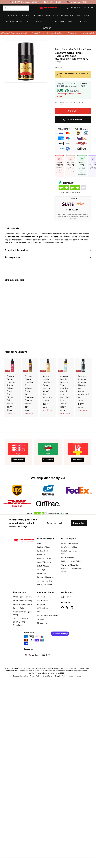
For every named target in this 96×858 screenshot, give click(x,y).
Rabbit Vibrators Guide (71, 561)
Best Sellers (50, 22)
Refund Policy (48, 676)
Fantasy (11, 15)
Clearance (72, 22)
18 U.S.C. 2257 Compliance (19, 623)
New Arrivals (18, 459)
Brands (84, 22)
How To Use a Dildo (69, 547)
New (62, 22)
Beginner (25, 15)
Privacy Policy (19, 608)
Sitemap (40, 619)
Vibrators (66, 15)
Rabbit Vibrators (44, 558)
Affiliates (41, 604)
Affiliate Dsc (42, 608)
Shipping (69, 102)
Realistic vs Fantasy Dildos (69, 552)
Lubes (19, 22)
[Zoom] (26, 61)
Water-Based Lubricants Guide (72, 570)
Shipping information (17, 250)
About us (41, 597)
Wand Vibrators (44, 562)
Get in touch (42, 600)
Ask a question (13, 257)
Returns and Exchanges (23, 604)
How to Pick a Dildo (69, 543)
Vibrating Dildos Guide (71, 565)
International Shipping (22, 600)
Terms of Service (20, 618)
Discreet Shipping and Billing (22, 613)
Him (38, 22)
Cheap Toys (48, 459)
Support (47, 28)
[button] (64, 139)
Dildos (38, 15)
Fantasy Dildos (43, 551)
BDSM (9, 22)
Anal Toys (51, 15)
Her (29, 22)
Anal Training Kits (44, 581)
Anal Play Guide (68, 557)
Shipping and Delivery (22, 597)
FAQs (39, 612)
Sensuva (58, 67)
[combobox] (16, 8)
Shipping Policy (60, 676)
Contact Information (20, 676)
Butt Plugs (41, 573)
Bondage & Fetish (44, 584)
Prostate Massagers (46, 577)
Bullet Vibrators (44, 566)
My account (42, 623)
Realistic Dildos (43, 547)
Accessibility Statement (47, 615)
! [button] (60, 76)
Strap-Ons (81, 15)
